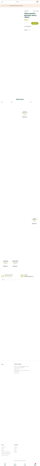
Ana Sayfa (3, 5)
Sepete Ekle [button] (5, 266)
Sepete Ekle (35, 23)
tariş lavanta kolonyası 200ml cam (5, 261)
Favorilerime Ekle (28, 26)
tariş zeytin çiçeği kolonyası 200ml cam (15, 261)
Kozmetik (7, 5)
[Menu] (3, 2)
